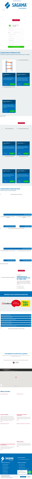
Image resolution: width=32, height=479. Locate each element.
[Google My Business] (1, 461)
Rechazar (29, 476)
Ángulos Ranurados (5, 471)
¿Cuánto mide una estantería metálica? (7, 317)
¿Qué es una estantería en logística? (6, 321)
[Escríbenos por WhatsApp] (29, 472)
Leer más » (1, 421)
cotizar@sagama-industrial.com (25, 459)
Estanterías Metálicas (5, 464)
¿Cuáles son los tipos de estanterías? (7, 323)
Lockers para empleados (4, 414)
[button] (0, 303)
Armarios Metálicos (5, 468)
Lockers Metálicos (4, 470)
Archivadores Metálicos (5, 467)
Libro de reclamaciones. (22, 467)
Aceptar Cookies (23, 476)
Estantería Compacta (20, 441)
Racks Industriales (5, 465)
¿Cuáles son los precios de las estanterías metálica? (9, 319)
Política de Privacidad (9, 477)
